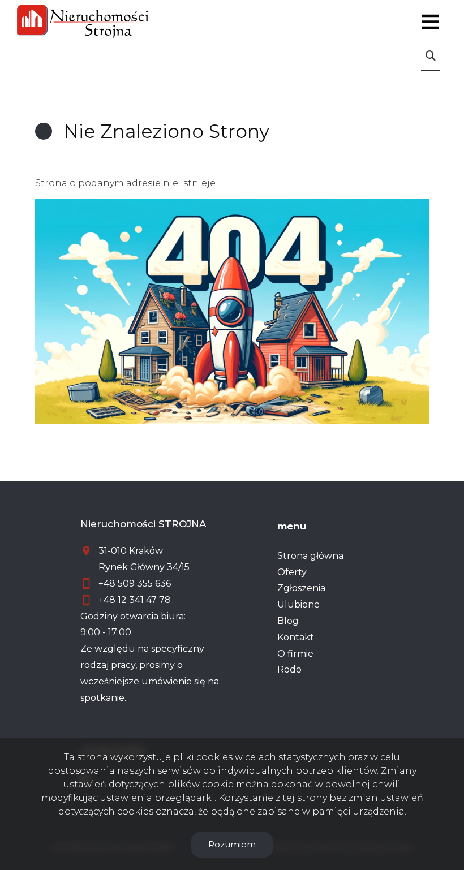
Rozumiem (232, 844)
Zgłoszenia (301, 588)
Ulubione (298, 604)
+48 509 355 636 (134, 583)
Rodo (289, 669)
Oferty (292, 572)
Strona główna (310, 555)
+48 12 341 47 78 (134, 600)
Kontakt (295, 637)
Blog (288, 620)
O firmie (295, 653)
